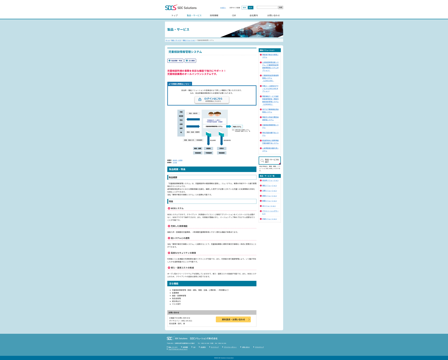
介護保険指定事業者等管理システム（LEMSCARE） (270, 78)
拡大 (250, 7)
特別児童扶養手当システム (270, 133)
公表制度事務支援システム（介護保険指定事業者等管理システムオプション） (270, 66)
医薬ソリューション (269, 200)
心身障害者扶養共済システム (270, 149)
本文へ (223, 8)
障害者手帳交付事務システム (270, 55)
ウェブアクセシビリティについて (177, 349)
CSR (234, 15)
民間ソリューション (269, 195)
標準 (244, 7)
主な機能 (192, 60)
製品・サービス (194, 15)
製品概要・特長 (176, 60)
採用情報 (214, 15)
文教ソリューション (269, 190)
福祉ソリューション (189, 40)
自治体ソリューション (270, 180)
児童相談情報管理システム (270, 126)
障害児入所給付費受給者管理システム (270, 118)
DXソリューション (269, 206)
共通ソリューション (269, 218)
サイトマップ (215, 347)
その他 (175, 162)
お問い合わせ (273, 15)
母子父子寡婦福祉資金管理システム (270, 110)
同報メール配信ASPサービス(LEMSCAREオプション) (270, 88)
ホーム (168, 40)
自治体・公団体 (177, 160)
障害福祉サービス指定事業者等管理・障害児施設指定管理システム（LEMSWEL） (270, 100)
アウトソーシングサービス (270, 212)
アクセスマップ (259, 347)
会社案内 (254, 15)
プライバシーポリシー (230, 347)
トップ (174, 15)
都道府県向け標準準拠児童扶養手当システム (270, 141)
